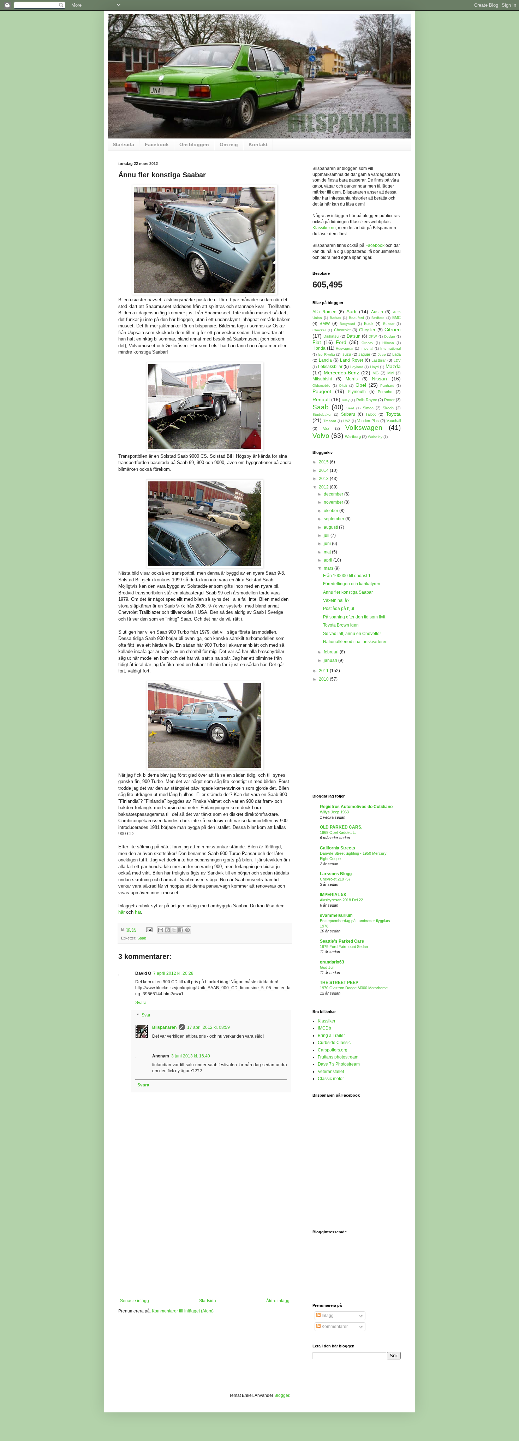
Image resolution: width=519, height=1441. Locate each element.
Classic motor (331, 1078)
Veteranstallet (331, 1071)
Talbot (370, 414)
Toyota (393, 414)
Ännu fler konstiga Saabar (348, 592)
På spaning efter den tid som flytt (354, 617)
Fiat (316, 342)
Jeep (382, 354)
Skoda (388, 408)
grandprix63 (332, 962)
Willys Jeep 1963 (334, 812)
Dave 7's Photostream (339, 1064)
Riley (346, 400)
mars (329, 568)
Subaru (348, 414)
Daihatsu (331, 336)
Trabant (329, 421)
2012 (324, 487)
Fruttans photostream (338, 1057)
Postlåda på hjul (338, 608)
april (328, 560)
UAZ (346, 421)
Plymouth (357, 391)
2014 (324, 470)
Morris (352, 378)
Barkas (335, 318)
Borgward (347, 324)
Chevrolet (342, 330)
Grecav (367, 343)
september (334, 518)
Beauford (356, 318)
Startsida (123, 144)
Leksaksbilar (330, 366)
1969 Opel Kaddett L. (338, 832)
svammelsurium (336, 915)
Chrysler (367, 329)
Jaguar (364, 354)
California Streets (337, 848)
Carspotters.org (332, 1050)
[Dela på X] (174, 929)
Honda (319, 348)
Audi (351, 311)
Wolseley (375, 437)
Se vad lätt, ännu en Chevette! (352, 633)
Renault (321, 399)
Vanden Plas (368, 421)
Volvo (320, 435)
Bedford (377, 318)
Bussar (388, 324)
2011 (324, 670)
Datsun (353, 336)
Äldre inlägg (278, 1300)
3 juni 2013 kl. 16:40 (190, 1056)
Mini (390, 373)
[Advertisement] (205, 1245)
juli (327, 535)
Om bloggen (194, 144)
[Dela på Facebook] (180, 929)
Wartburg (353, 436)
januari (331, 660)
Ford (341, 342)
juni (328, 543)
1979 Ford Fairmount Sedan (344, 946)
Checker (319, 330)
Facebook (157, 144)
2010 (324, 679)
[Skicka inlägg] (149, 929)
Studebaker (322, 414)
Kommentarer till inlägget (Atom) (183, 1311)
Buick (369, 323)
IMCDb (324, 1028)
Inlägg (327, 1315)
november (334, 502)
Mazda (393, 366)
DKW (373, 336)
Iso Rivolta (326, 354)
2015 (324, 461)
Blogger (281, 1395)
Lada (396, 354)
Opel (361, 385)
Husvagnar (344, 348)
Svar (146, 1015)
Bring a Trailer (331, 1035)
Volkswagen (363, 427)
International (390, 348)
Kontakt (258, 144)
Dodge (389, 336)
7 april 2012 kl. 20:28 (173, 973)
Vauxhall (394, 421)
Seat (350, 408)
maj (328, 552)
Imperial (366, 348)
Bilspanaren (164, 1027)
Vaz (326, 428)
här (121, 912)
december (334, 494)
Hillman (388, 343)
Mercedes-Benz (341, 372)
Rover (389, 400)
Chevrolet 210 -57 (335, 879)
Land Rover (351, 360)
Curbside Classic (334, 1042)
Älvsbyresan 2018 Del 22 (341, 900)
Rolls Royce (366, 400)
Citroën (392, 329)
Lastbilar (378, 360)
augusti (331, 527)
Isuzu (346, 354)
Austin (377, 311)
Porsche (385, 392)
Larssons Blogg (336, 873)
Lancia (325, 360)
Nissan (379, 378)
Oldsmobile (321, 385)
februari (332, 652)
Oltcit (343, 385)
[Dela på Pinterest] (187, 929)
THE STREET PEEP (339, 982)
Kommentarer (334, 1326)
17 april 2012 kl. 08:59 (208, 1027)
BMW (325, 323)
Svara (141, 1002)
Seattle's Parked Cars (342, 941)
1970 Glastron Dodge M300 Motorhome (354, 988)
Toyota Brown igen (341, 625)
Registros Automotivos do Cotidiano (356, 806)
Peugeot (321, 391)
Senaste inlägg (134, 1300)
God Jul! (327, 967)
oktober (331, 510)
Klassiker (326, 1021)
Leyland (356, 367)
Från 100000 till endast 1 (347, 575)
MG (375, 373)
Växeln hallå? (336, 600)
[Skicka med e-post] (160, 929)
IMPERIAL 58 (333, 894)
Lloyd (374, 367)
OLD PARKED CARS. (341, 827)
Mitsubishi (322, 378)
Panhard (387, 385)
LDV (397, 360)
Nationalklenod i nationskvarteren (355, 641)
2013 (324, 478)
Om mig (229, 144)
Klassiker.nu (324, 227)
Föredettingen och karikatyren (351, 583)
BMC (396, 317)
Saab (141, 938)
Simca (368, 408)
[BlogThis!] (167, 929)
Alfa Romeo (324, 311)
